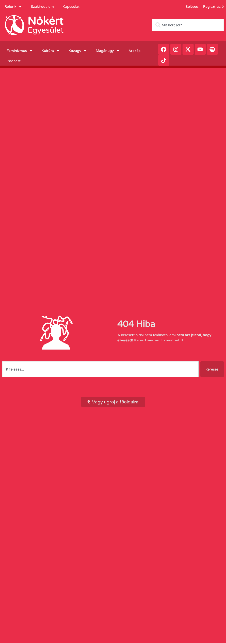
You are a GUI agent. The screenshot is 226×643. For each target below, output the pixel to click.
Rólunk (10, 6)
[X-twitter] (188, 49)
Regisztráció (213, 6)
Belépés (192, 6)
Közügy (74, 51)
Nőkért (46, 21)
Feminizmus (17, 51)
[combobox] (188, 25)
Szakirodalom (42, 6)
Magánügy (105, 51)
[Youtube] (200, 49)
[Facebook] (163, 49)
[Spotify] (212, 49)
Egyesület (46, 30)
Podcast (14, 61)
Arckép (134, 51)
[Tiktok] (163, 60)
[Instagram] (175, 49)
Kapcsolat (71, 6)
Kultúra (47, 51)
